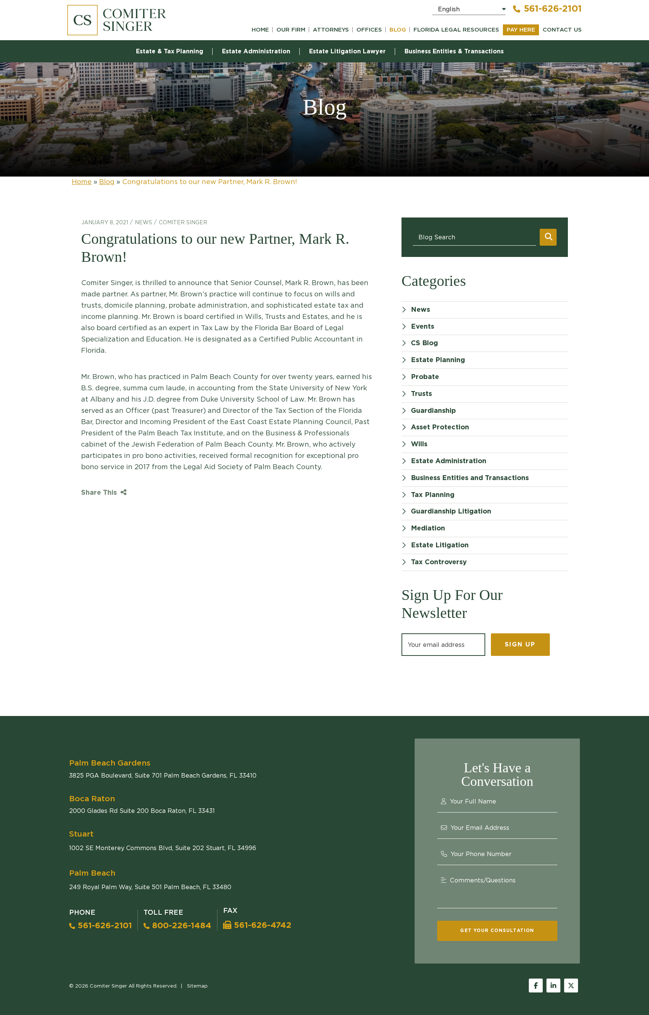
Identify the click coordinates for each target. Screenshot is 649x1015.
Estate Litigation (440, 545)
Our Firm (290, 30)
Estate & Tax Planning (169, 51)
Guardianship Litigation (451, 511)
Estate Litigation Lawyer (347, 51)
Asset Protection (440, 427)
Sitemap (197, 985)
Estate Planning (438, 360)
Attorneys (331, 30)
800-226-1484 (180, 925)
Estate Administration (256, 51)
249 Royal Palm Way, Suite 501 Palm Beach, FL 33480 (150, 887)
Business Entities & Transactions (454, 51)
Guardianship (433, 411)
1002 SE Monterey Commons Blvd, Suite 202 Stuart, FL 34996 (162, 847)
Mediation (428, 528)
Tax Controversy (439, 562)
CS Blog (424, 343)
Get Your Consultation (497, 930)
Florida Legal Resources (456, 30)
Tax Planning (432, 495)
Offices (369, 30)
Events (422, 326)
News (143, 222)
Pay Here (521, 30)
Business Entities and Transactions (470, 478)
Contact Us (562, 30)
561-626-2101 (553, 9)
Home (260, 30)
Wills (419, 444)
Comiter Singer (183, 222)
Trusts (421, 394)
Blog (397, 30)
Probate (425, 377)
